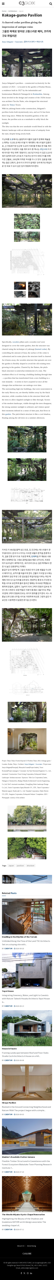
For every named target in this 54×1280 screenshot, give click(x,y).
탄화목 (34, 556)
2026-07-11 (19, 1229)
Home (4, 11)
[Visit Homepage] (27, 3)
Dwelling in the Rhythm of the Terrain (19, 937)
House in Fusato (9, 1049)
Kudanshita (37, 94)
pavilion (20, 865)
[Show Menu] (3, 3)
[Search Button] (50, 3)
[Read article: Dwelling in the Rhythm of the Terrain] (27, 916)
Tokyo (12, 105)
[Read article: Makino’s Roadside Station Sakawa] (27, 1136)
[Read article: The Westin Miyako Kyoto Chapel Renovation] (27, 1194)
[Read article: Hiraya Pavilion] (27, 1082)
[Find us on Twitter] (24, 1273)
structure (30, 865)
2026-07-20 (19, 1172)
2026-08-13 (19, 1006)
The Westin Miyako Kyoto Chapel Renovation (23, 1215)
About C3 (20, 1246)
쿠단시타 (43, 149)
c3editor (8, 948)
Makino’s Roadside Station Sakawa (18, 1157)
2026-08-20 (19, 948)
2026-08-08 (19, 1060)
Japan (21, 11)
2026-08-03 (19, 1114)
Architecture (12, 11)
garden (8, 414)
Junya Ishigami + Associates (12, 42)
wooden (15, 342)
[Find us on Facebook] (21, 1273)
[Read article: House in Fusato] (27, 1028)
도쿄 (11, 139)
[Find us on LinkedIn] (31, 1273)
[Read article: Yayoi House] (27, 971)
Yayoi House (8, 991)
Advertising (31, 1246)
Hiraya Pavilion (9, 1103)
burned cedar (41, 349)
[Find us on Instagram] (28, 1273)
